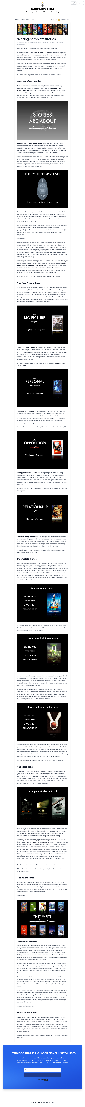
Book (27, 20)
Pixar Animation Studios (42, 53)
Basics (23, 20)
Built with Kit (42, 1079)
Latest (17, 20)
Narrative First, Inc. (40, 1102)
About (33, 20)
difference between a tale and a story (37, 842)
